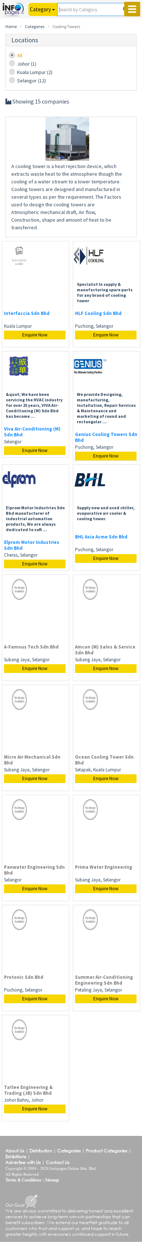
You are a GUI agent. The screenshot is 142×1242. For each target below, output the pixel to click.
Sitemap (52, 1180)
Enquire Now (34, 335)
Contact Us (58, 1162)
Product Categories (106, 1151)
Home (11, 26)
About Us (14, 1151)
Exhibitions (15, 1156)
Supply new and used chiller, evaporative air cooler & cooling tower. (106, 513)
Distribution (40, 1151)
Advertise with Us (23, 1162)
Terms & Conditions (23, 1180)
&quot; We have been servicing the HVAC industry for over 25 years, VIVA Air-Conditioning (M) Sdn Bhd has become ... (34, 405)
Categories (34, 26)
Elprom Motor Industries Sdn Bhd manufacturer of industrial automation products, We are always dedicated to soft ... (35, 518)
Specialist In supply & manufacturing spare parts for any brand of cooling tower (105, 292)
